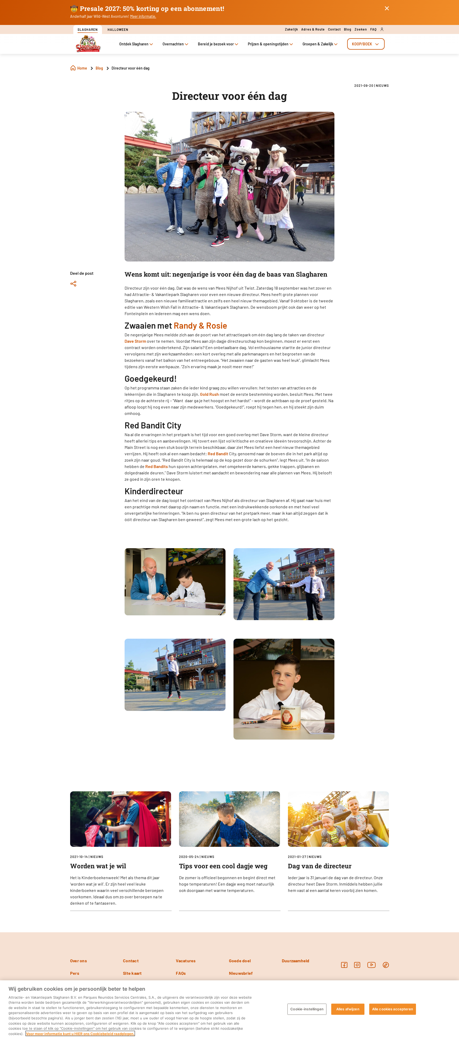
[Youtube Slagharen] (371, 965)
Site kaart (132, 973)
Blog (347, 29)
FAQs (181, 973)
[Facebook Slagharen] (344, 965)
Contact (334, 29)
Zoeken (361, 29)
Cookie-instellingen (306, 1009)
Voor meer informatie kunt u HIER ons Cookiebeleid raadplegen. (80, 1033)
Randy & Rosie (200, 325)
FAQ (373, 29)
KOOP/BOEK (362, 44)
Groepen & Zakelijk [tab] (318, 44)
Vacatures (186, 960)
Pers (74, 973)
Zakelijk (291, 29)
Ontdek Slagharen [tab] (133, 44)
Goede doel (240, 960)
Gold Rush (209, 394)
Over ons (78, 960)
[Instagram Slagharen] (357, 965)
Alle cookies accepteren (392, 1009)
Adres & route (313, 29)
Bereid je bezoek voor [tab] (216, 44)
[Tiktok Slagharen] (386, 965)
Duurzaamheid (295, 960)
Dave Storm (135, 341)
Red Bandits (156, 466)
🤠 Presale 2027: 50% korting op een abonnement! (147, 8)
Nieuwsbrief (241, 973)
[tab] (366, 44)
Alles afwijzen (347, 1009)
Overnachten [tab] (173, 44)
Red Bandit (218, 453)
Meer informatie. (143, 16)
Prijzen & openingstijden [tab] (268, 44)
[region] (229, 1009)
